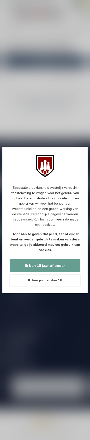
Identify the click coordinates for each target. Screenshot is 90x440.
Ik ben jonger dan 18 (45, 280)
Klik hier (40, 219)
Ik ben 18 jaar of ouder (45, 265)
